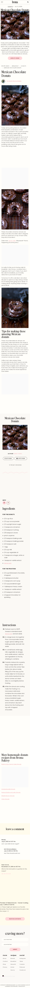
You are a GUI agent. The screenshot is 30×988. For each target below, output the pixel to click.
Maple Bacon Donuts (8, 796)
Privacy (5, 967)
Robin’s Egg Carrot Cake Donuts (11, 764)
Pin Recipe (9, 458)
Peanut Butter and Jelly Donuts (11, 792)
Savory (13, 970)
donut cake (12, 241)
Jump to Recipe (15, 58)
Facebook (23, 970)
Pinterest (22, 967)
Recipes (13, 955)
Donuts (10, 6)
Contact (5, 961)
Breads (13, 958)
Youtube (22, 964)
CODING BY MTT (21, 986)
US (4, 502)
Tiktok (21, 961)
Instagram (23, 958)
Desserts (13, 964)
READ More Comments (15, 919)
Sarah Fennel (18, 453)
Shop (4, 964)
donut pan (7, 563)
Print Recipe (21, 458)
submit (15, 949)
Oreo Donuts (5, 799)
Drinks (12, 967)
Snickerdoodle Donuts (8, 789)
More (5, 955)
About (4, 958)
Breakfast (15, 66)
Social (21, 955)
